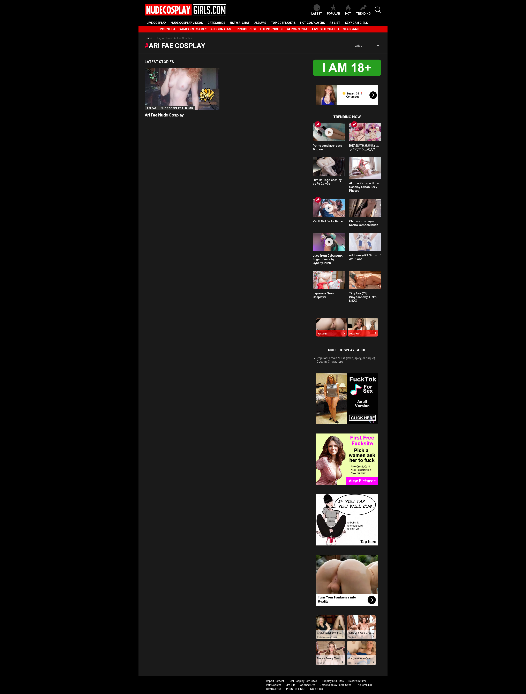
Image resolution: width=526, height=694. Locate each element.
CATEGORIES (216, 22)
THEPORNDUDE (272, 29)
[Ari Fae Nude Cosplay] (182, 89)
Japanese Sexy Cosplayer (323, 295)
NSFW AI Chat (240, 22)
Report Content (275, 680)
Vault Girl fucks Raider (328, 221)
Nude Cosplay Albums (177, 108)
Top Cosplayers (283, 22)
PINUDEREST (247, 29)
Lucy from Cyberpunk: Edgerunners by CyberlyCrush (328, 259)
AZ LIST (335, 22)
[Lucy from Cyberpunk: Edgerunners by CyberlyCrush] (329, 242)
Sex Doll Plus (273, 689)
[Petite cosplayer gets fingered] (329, 132)
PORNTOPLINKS (296, 689)
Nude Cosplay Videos (187, 22)
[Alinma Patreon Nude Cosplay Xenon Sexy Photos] (365, 168)
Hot (348, 13)
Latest (316, 13)
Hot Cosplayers (312, 22)
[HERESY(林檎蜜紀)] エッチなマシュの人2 (364, 147)
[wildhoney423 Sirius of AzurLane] (365, 242)
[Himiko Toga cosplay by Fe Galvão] (329, 166)
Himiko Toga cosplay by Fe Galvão (327, 182)
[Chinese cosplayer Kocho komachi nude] (365, 208)
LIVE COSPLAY (156, 22)
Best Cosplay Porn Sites (303, 680)
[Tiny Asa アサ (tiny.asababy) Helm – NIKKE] (365, 280)
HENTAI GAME (349, 29)
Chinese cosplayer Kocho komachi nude (363, 223)
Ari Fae (152, 108)
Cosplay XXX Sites (333, 680)
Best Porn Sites (357, 680)
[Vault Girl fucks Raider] (329, 208)
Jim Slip (290, 684)
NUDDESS (316, 689)
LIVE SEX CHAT (323, 29)
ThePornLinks (364, 684)
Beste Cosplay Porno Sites (335, 684)
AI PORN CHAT (298, 29)
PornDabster (273, 684)
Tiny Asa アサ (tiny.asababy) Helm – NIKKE (364, 297)
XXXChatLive (307, 684)
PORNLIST (167, 29)
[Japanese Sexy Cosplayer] (329, 280)
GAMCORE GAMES (193, 29)
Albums (260, 22)
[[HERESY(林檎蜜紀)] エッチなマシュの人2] (365, 132)
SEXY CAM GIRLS (356, 22)
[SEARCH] (378, 10)
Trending (363, 13)
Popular (333, 13)
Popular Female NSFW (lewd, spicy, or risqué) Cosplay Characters (346, 359)
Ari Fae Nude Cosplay (164, 115)
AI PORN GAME (222, 29)
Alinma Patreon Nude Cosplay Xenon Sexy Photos (364, 187)
